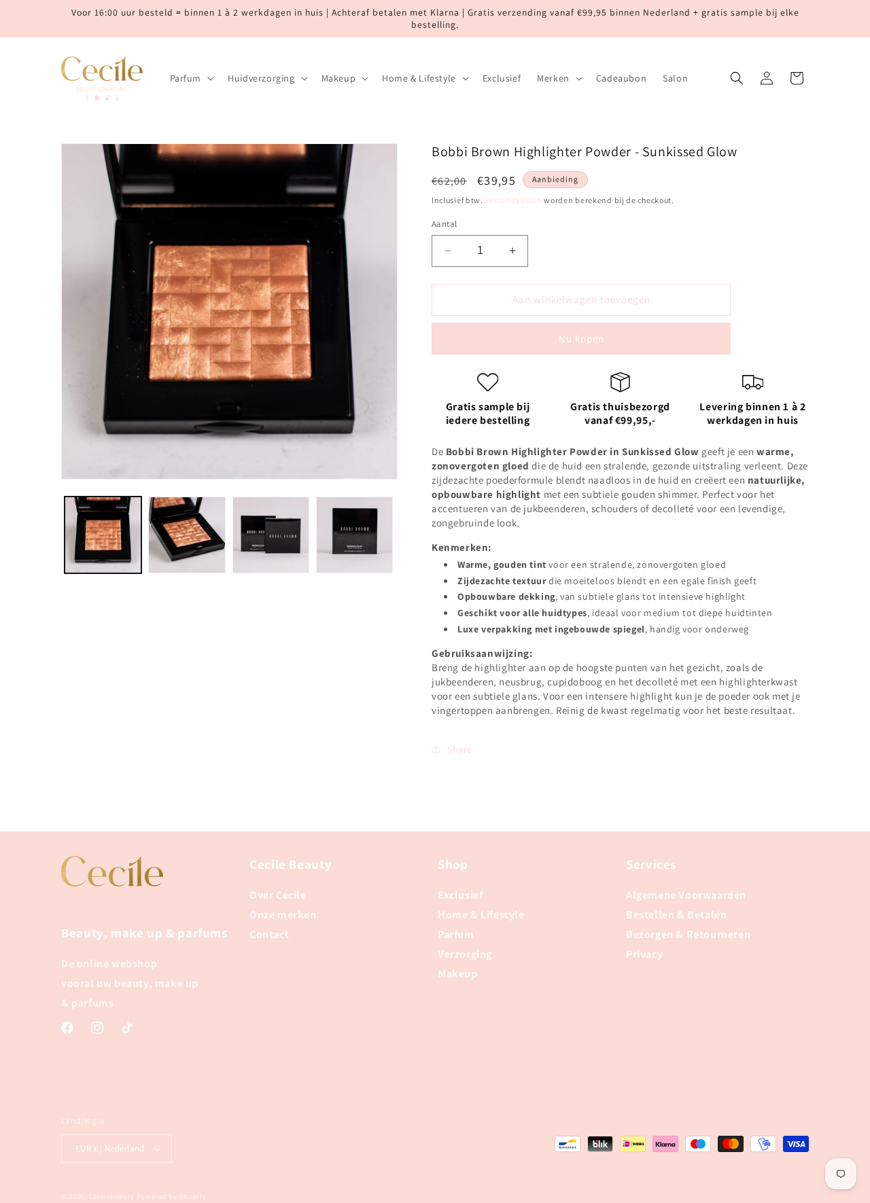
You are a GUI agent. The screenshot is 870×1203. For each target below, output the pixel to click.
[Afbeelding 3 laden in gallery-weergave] (270, 535)
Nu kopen (581, 338)
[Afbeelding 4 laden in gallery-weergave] (354, 535)
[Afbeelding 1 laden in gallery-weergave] (103, 535)
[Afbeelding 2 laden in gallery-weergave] (186, 535)
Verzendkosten (513, 200)
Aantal (444, 224)
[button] (191, 78)
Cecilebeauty (112, 1196)
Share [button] (459, 749)
